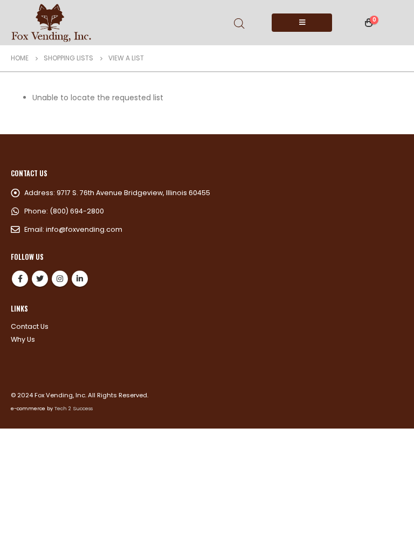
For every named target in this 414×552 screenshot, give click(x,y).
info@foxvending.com (84, 229)
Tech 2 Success (73, 408)
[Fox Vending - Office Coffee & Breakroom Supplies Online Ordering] (51, 23)
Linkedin (80, 279)
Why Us (23, 339)
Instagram (60, 279)
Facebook (20, 279)
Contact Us (30, 326)
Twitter (40, 279)
